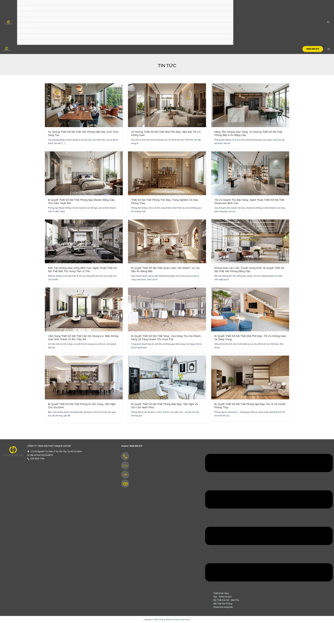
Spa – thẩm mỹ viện (222, 597)
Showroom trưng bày (223, 607)
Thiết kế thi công (221, 593)
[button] (269, 518)
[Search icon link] (328, 22)
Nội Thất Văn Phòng (222, 604)
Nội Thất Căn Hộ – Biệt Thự (226, 600)
